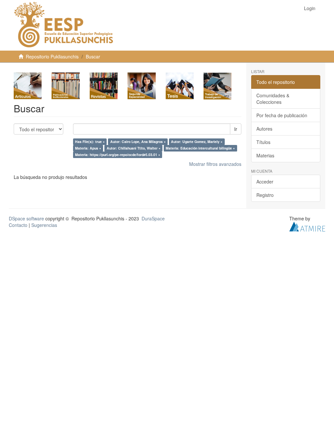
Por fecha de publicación (281, 115)
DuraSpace (153, 218)
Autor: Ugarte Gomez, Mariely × (196, 141)
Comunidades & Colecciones (272, 98)
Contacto (18, 225)
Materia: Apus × (88, 148)
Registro (265, 195)
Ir (235, 129)
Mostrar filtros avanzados (215, 164)
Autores (264, 128)
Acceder (264, 181)
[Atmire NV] (307, 226)
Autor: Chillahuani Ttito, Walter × (133, 148)
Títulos (263, 142)
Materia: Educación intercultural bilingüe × (200, 148)
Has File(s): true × (90, 141)
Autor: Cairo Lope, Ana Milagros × (138, 141)
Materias (265, 155)
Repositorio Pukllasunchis (52, 56)
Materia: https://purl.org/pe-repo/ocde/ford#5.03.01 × (117, 154)
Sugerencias (44, 225)
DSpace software (26, 218)
